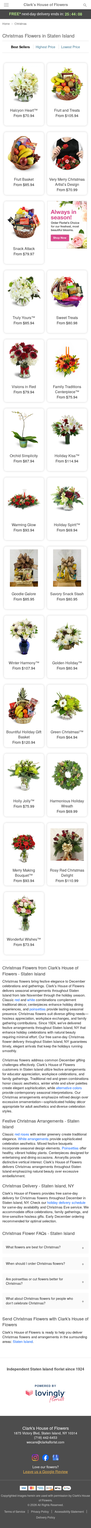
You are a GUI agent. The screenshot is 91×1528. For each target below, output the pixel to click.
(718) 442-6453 (45, 1437)
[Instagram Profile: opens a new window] (35, 1457)
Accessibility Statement (69, 1511)
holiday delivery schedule (66, 1202)
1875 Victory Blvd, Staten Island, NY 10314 (45, 1433)
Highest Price (45, 46)
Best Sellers (20, 46)
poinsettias (37, 1008)
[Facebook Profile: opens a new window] (45, 1457)
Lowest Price (70, 46)
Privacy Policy (40, 1511)
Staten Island (23, 1341)
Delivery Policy (45, 1517)
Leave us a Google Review (45, 1471)
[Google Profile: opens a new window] (55, 1457)
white (31, 999)
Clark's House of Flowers (46, 4)
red (17, 999)
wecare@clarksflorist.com (45, 1442)
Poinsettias (70, 1147)
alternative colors (69, 1087)
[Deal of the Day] (67, 229)
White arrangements (33, 1138)
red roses (22, 1134)
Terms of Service (14, 1511)
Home (6, 23)
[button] (81, 1517)
